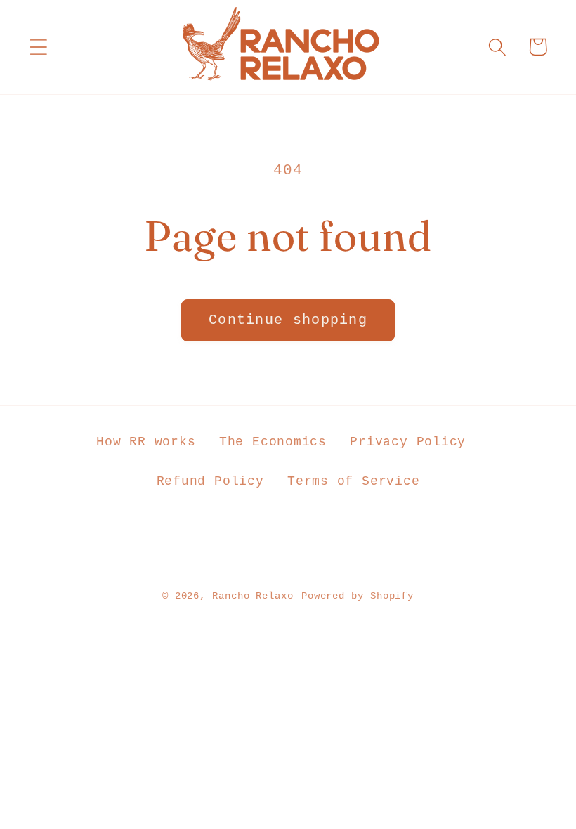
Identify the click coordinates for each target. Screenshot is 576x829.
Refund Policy (210, 481)
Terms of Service (353, 481)
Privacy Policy (408, 442)
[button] (38, 47)
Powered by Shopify (357, 595)
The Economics (273, 442)
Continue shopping (288, 320)
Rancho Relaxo (253, 595)
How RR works (145, 442)
